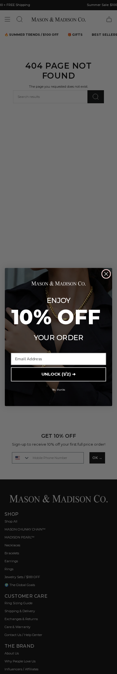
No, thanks (58, 389)
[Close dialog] (106, 274)
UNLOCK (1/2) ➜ (58, 374)
